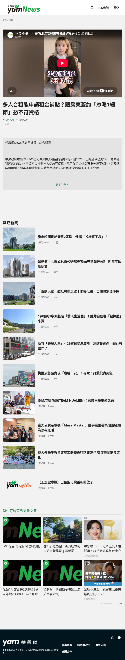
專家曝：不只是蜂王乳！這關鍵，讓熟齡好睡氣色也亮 (102, 548)
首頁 (5, 20)
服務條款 (67, 645)
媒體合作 (67, 651)
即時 (11, 20)
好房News (8, 119)
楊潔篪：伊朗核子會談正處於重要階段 (61, 591)
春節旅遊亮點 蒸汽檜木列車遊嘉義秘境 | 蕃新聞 (61, 548)
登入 (117, 8)
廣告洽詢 (101, 645)
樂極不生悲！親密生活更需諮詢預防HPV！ (102, 591)
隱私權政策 (83, 645)
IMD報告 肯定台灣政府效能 (21, 546)
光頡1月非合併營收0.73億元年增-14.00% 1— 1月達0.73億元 (20, 591)
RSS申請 (103, 8)
